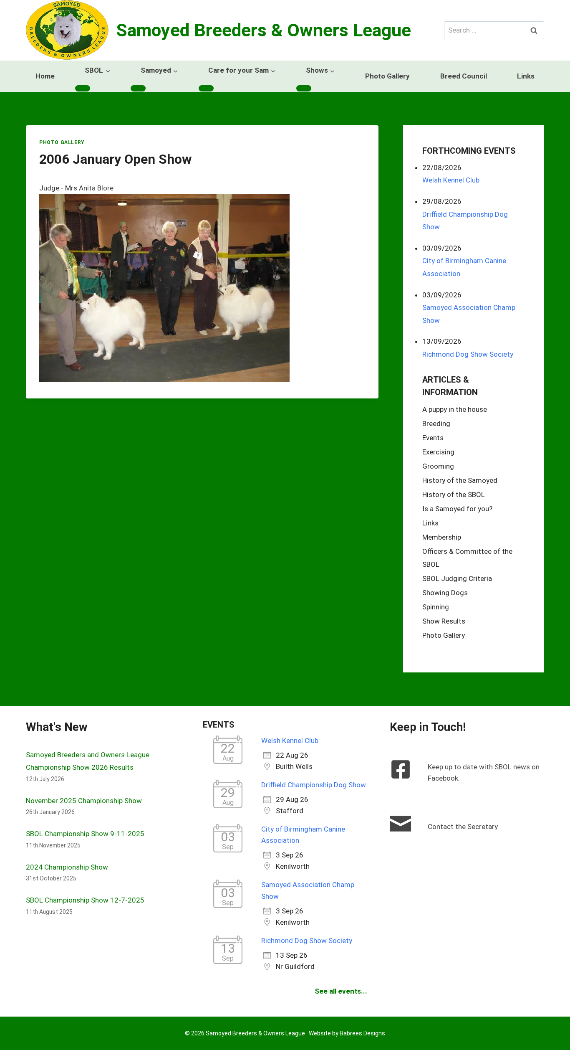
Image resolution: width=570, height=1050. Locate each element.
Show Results (443, 621)
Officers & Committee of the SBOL (467, 557)
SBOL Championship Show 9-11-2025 (85, 833)
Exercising (438, 452)
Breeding (436, 424)
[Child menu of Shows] (303, 88)
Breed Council (463, 76)
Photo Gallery (387, 76)
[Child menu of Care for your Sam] (206, 88)
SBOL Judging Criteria (457, 578)
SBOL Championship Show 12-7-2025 (85, 900)
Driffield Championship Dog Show (313, 785)
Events (433, 438)
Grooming (438, 466)
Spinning (435, 607)
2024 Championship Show (67, 867)
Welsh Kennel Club (450, 180)
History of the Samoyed (459, 481)
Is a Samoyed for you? (457, 509)
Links (526, 76)
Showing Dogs (445, 592)
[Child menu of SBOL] (82, 88)
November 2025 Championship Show (84, 800)
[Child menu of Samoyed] (138, 88)
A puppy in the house (454, 410)
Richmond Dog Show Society (467, 354)
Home (45, 76)
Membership (441, 537)
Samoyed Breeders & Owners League (255, 1033)
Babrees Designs (362, 1033)
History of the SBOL (453, 494)
